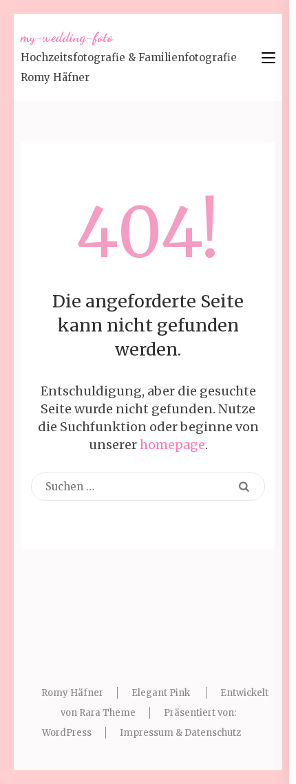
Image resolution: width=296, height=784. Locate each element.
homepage (172, 445)
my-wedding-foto (67, 37)
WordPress (67, 733)
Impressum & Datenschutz (180, 733)
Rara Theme (107, 713)
